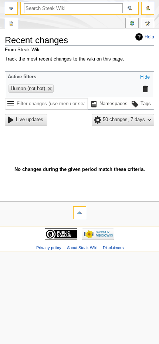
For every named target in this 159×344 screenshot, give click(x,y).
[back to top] (79, 212)
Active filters (22, 76)
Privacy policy (48, 247)
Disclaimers (113, 247)
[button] (145, 77)
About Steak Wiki (82, 247)
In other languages (132, 24)
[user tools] (147, 8)
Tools (147, 24)
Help (149, 36)
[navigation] (11, 8)
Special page (11, 24)
